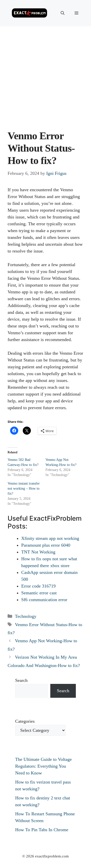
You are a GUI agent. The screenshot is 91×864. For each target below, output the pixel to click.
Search (21, 680)
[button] (63, 13)
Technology (25, 616)
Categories (25, 721)
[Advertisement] (45, 74)
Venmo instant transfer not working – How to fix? (24, 488)
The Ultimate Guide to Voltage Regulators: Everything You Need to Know (43, 766)
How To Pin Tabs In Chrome (41, 829)
